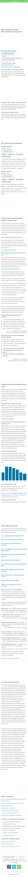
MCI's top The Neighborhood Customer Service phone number (13, 800)
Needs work (22, 857)
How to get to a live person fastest (10, 810)
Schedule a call (17, 67)
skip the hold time (18, 117)
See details (20, 168)
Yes (17, 857)
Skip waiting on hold (6, 67)
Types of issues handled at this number (11, 815)
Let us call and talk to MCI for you (11, 237)
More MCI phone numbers (8, 808)
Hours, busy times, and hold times (10, 813)
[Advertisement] (14, 89)
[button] (26, 1)
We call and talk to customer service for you (12, 803)
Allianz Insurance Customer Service (10, 846)
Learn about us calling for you (9, 250)
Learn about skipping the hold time (10, 269)
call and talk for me (18, 493)
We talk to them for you (7, 65)
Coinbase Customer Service (8, 841)
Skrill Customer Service (7, 844)
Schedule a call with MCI (7, 419)
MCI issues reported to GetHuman (10, 658)
